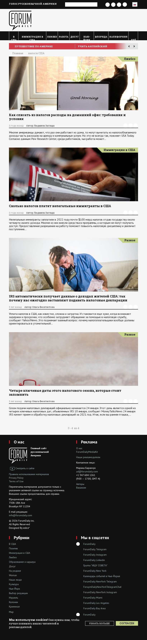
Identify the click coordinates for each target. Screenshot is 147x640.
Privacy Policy (16, 477)
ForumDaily (89, 544)
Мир (11, 612)
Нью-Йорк (86, 37)
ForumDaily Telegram (94, 549)
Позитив (13, 548)
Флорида (101, 36)
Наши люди (15, 579)
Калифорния (118, 36)
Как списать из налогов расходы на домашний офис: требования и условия (67, 117)
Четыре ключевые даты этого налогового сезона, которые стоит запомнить (65, 392)
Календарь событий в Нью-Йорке (101, 576)
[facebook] (125, 125)
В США (14, 37)
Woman (13, 575)
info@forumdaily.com (20, 515)
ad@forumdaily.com (87, 471)
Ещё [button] (133, 39)
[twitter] (135, 125)
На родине (15, 570)
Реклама (89, 442)
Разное (129, 240)
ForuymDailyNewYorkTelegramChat (102, 586)
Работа (63, 36)
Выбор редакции (18, 593)
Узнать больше (99, 623)
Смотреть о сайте (24, 468)
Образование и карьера (22, 561)
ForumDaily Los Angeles (96, 603)
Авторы (80, 484)
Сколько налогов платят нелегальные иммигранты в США (60, 206)
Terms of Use (16, 481)
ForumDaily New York (94, 570)
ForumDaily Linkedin (94, 560)
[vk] (130, 125)
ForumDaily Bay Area (94, 608)
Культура (14, 584)
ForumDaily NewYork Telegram (100, 581)
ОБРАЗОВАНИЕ (86, 46)
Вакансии (81, 487)
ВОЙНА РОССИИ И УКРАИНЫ (32, 46)
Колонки (13, 602)
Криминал (14, 606)
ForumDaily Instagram (95, 554)
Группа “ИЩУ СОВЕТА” (95, 565)
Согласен (127, 623)
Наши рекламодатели (88, 457)
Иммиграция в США (32, 37)
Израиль (13, 597)
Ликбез (52, 36)
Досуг (74, 36)
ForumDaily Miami (92, 597)
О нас (19, 442)
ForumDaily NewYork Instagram (100, 592)
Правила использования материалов (29, 474)
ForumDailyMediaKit (87, 451)
